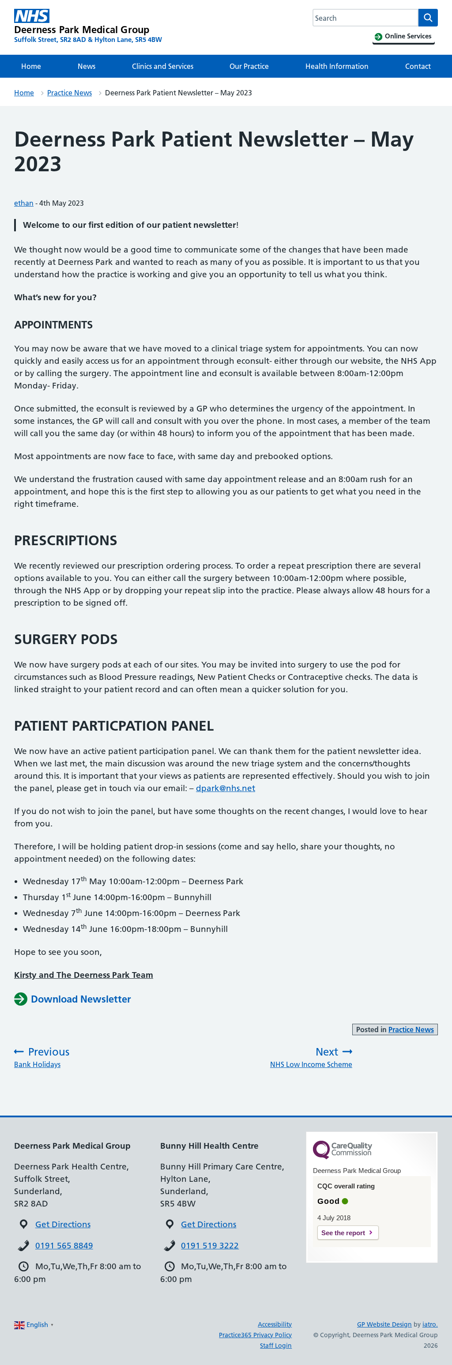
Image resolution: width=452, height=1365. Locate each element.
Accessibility (275, 1324)
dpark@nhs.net (225, 788)
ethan (24, 203)
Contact (418, 66)
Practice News (69, 92)
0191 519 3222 (210, 1246)
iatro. (430, 1324)
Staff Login (276, 1346)
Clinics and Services (162, 66)
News (86, 66)
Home (31, 66)
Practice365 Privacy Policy (255, 1335)
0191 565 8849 (64, 1246)
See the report (343, 1233)
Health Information (337, 66)
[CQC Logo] (342, 1157)
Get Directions (62, 1224)
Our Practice (249, 66)
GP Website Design (384, 1324)
